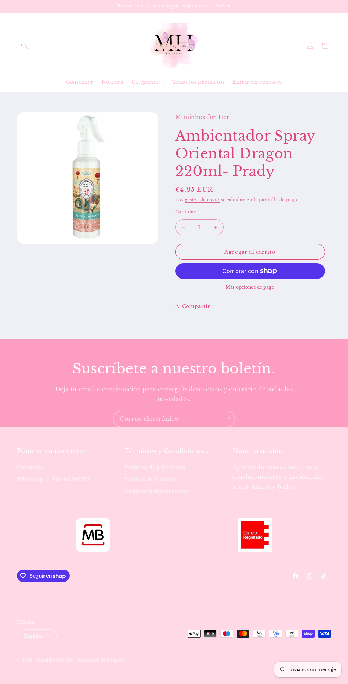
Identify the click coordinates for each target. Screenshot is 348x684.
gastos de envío (202, 199)
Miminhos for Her (54, 660)
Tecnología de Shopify (100, 660)
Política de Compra (150, 479)
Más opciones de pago (250, 287)
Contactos (30, 467)
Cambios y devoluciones (157, 491)
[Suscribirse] (227, 419)
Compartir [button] (196, 306)
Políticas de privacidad (155, 467)
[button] (24, 45)
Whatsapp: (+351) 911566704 (53, 479)
